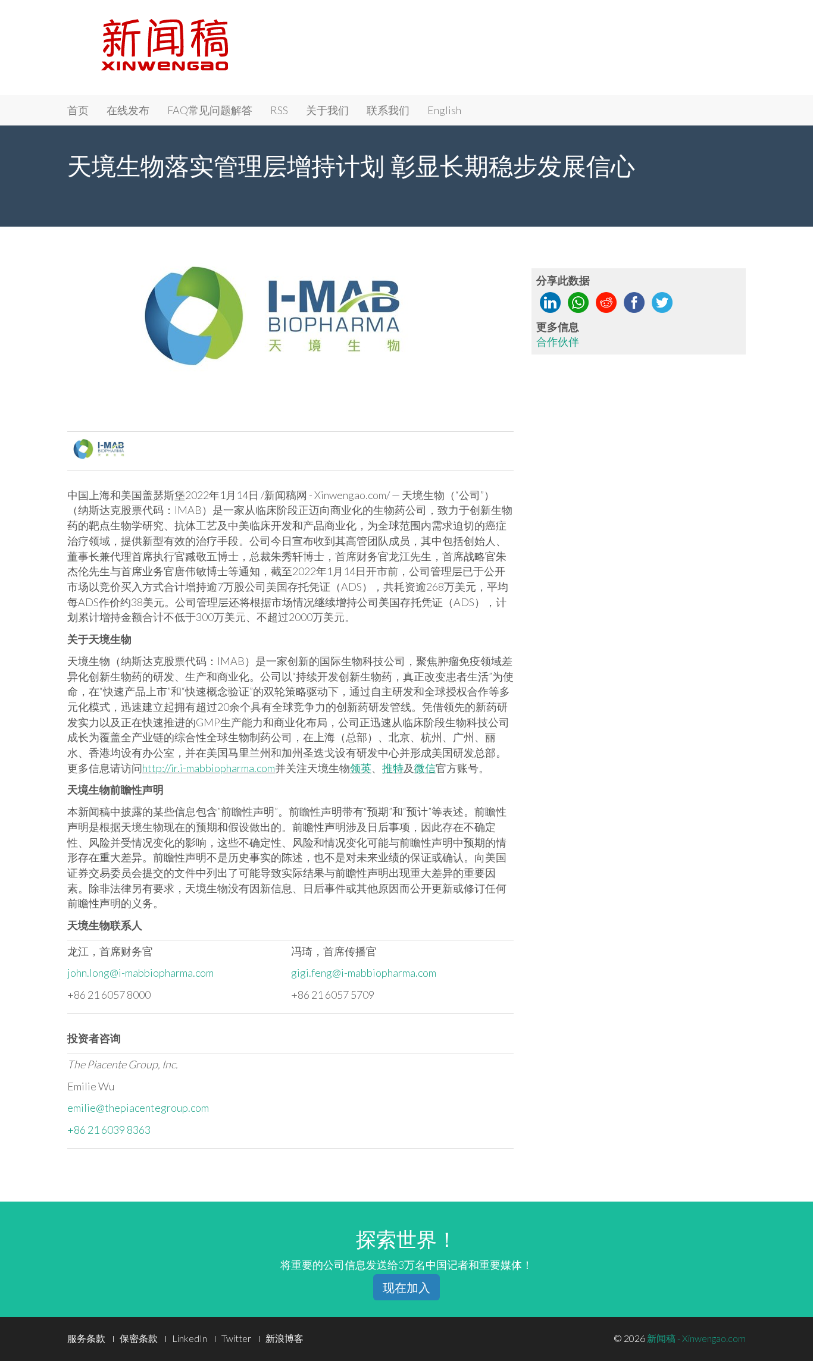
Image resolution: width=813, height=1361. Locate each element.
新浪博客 (284, 1338)
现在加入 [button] (406, 1287)
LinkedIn (189, 1338)
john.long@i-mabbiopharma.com (140, 972)
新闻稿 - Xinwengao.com (696, 1338)
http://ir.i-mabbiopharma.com (208, 767)
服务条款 (86, 1338)
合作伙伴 (557, 341)
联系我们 (388, 110)
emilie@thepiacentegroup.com (138, 1107)
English (444, 110)
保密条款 (139, 1338)
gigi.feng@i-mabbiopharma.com (363, 972)
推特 (393, 767)
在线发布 (128, 110)
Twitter (236, 1338)
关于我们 (327, 110)
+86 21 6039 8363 (109, 1129)
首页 (78, 110)
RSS (279, 110)
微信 (425, 767)
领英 (360, 767)
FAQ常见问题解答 (209, 110)
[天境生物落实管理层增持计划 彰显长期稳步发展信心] (290, 323)
